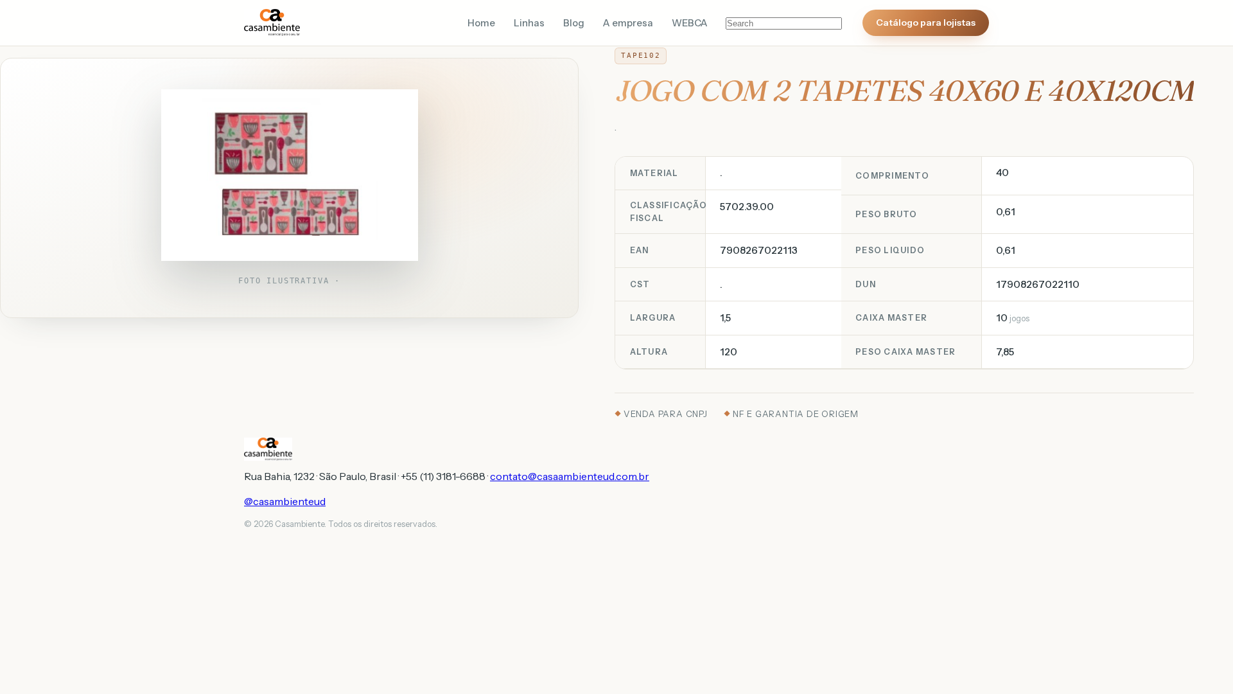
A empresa (628, 23)
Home (481, 23)
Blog (573, 23)
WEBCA (690, 23)
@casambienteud (285, 501)
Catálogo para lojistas (925, 22)
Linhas (529, 23)
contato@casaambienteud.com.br (569, 476)
